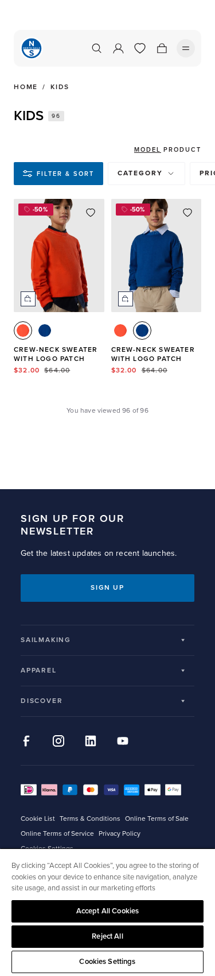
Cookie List (38, 818)
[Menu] (186, 48)
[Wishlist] (140, 48)
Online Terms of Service (57, 833)
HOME (26, 87)
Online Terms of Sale (157, 818)
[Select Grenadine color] (23, 330)
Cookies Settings (107, 961)
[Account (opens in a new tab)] (118, 48)
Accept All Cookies (107, 911)
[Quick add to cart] (28, 298)
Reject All (107, 936)
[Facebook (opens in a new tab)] (26, 741)
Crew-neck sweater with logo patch (55, 354)
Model (147, 150)
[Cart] (162, 48)
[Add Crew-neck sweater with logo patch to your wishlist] (91, 213)
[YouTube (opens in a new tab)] (122, 741)
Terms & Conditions (90, 818)
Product (182, 150)
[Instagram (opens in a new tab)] (58, 741)
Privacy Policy (119, 833)
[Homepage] (31, 48)
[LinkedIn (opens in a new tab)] (90, 741)
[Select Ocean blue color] (45, 330)
